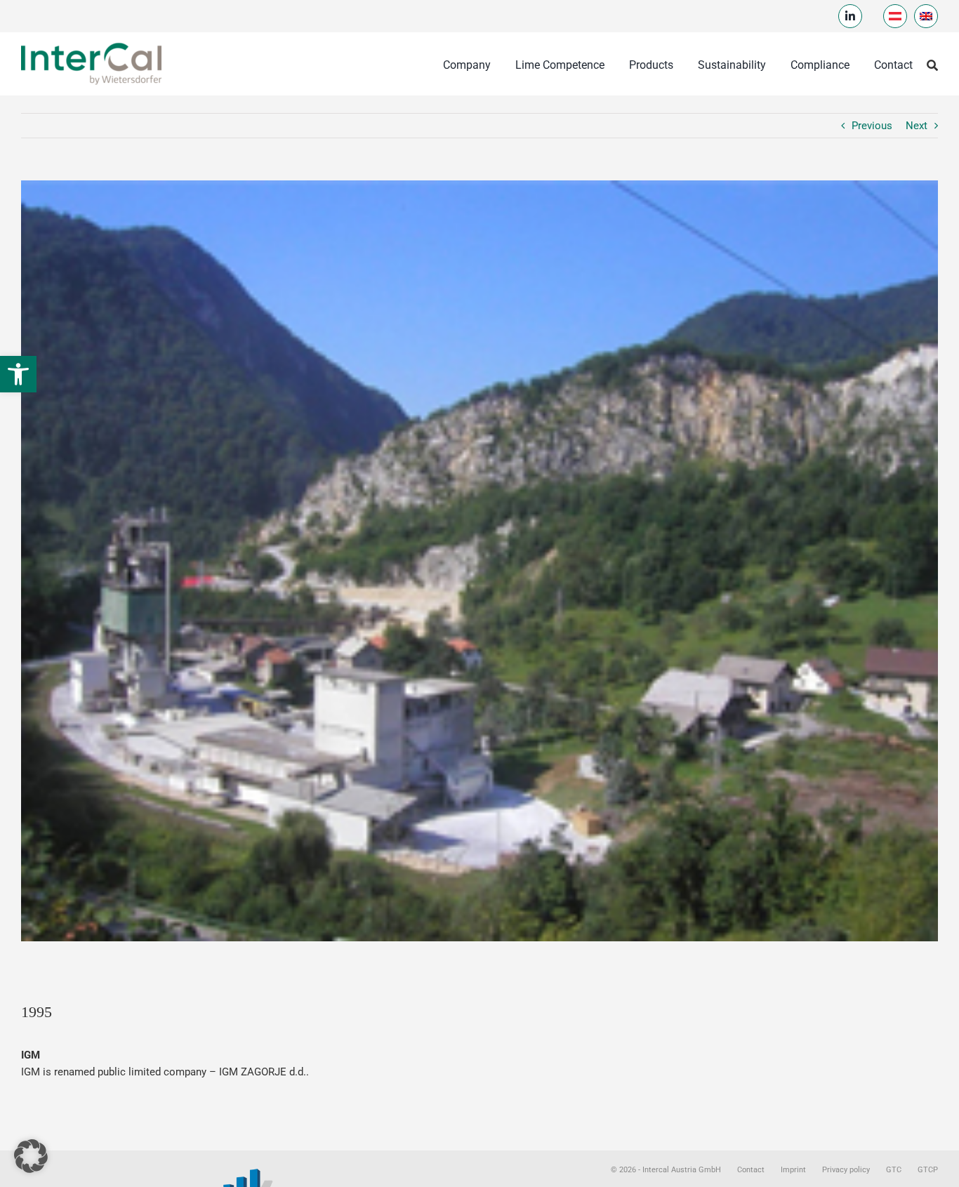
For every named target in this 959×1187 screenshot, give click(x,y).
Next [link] (916, 125)
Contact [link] (751, 1169)
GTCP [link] (928, 1169)
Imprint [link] (793, 1169)
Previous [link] (872, 125)
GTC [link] (893, 1169)
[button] (31, 1156)
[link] (18, 374)
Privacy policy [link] (846, 1169)
